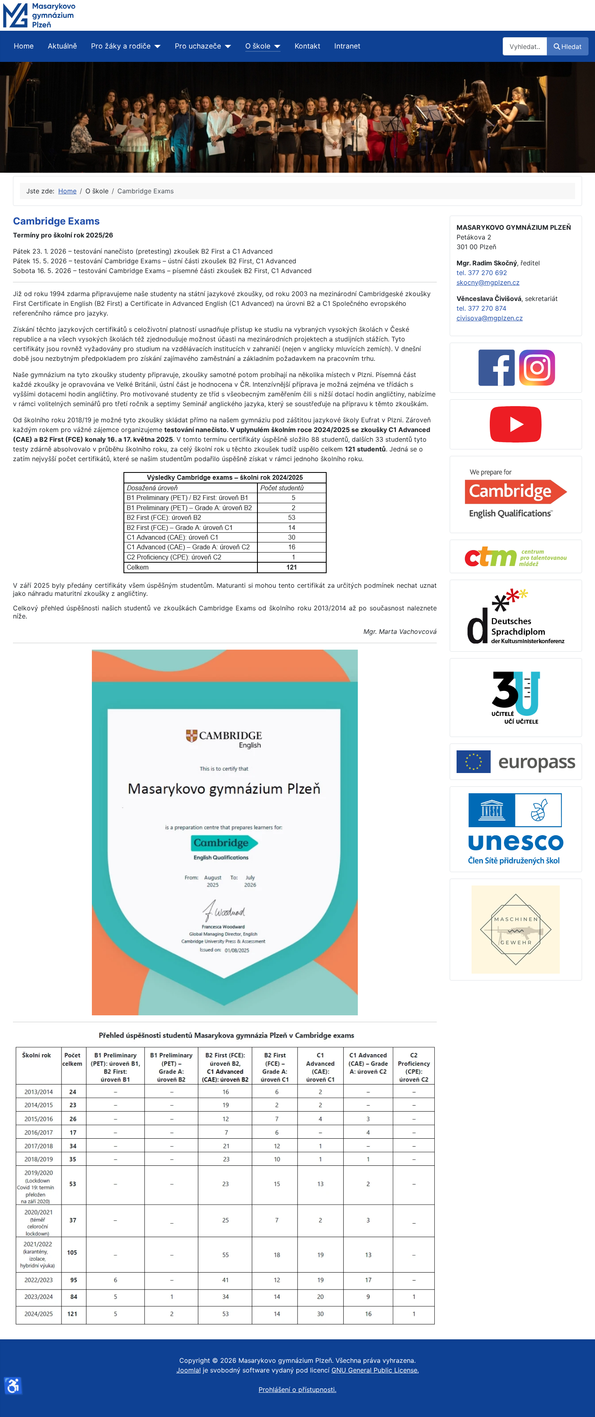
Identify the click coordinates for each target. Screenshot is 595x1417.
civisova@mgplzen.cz (490, 318)
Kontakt (307, 46)
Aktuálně (62, 46)
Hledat (571, 46)
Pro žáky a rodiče (121, 46)
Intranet (347, 46)
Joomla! (188, 1370)
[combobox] (525, 46)
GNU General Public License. (375, 1370)
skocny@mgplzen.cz (488, 282)
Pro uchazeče (198, 46)
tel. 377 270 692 (482, 273)
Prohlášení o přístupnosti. (297, 1389)
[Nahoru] (581, 1402)
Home (24, 46)
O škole (257, 46)
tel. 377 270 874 (481, 308)
